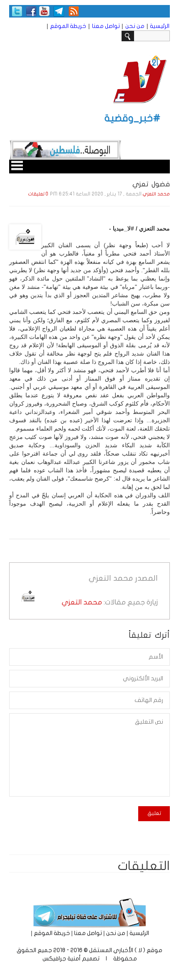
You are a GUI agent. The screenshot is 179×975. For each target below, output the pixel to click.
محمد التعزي (156, 194)
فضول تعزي (151, 184)
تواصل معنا (106, 26)
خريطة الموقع (68, 26)
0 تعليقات (38, 194)
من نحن (134, 26)
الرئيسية (159, 26)
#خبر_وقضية (132, 118)
